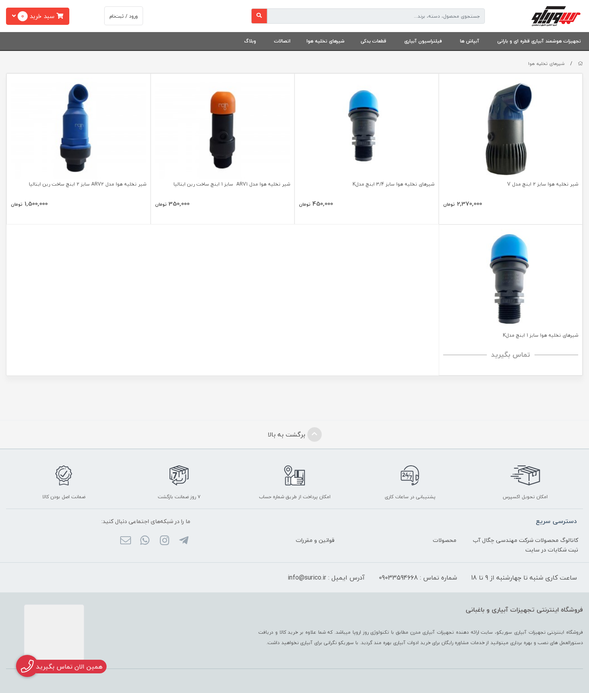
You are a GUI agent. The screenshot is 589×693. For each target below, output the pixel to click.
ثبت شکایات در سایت (551, 550)
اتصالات (282, 41)
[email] (125, 541)
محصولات (444, 540)
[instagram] (164, 541)
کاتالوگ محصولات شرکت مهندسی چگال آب (525, 540)
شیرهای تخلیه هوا (326, 41)
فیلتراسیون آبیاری (423, 41)
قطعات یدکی (373, 41)
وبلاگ (250, 41)
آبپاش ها (469, 41)
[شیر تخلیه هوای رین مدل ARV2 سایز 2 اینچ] (78, 128)
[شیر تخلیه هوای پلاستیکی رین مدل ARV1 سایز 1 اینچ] (222, 128)
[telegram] (183, 541)
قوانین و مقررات (315, 540)
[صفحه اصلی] (580, 63)
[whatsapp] (144, 541)
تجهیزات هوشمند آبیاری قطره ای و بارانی (539, 41)
